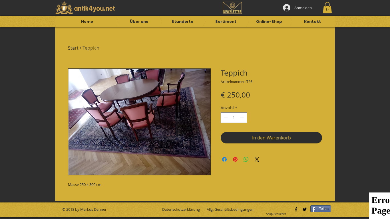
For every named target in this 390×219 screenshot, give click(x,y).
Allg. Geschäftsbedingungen (230, 209)
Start (73, 48)
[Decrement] (225, 118)
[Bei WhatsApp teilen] (246, 159)
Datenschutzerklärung (181, 209)
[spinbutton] (234, 118)
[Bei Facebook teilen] (224, 159)
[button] (327, 7)
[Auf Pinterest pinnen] (235, 159)
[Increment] (242, 118)
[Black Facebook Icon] (296, 209)
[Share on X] (257, 159)
